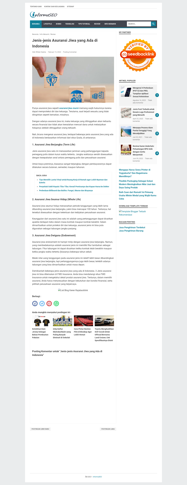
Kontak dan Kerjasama (54, 7)
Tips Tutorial (84, 24)
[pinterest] (49, 303)
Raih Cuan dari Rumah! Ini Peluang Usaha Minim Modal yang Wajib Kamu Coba (137, 195)
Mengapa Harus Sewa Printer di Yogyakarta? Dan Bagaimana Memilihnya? (134, 173)
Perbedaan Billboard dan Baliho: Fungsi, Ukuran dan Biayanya (66, 190)
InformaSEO (97, 477)
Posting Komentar (70, 52)
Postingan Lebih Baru (40, 429)
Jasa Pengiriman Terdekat (132, 227)
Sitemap (70, 7)
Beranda (36, 24)
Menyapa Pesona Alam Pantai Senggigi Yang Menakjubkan (143, 130)
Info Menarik (110, 24)
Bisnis (58, 24)
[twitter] (42, 303)
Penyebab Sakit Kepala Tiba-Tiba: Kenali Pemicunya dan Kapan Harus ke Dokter (74, 186)
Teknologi (69, 24)
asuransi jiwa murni (69, 108)
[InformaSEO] (43, 14)
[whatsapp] (56, 303)
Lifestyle (48, 24)
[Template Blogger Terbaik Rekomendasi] (138, 214)
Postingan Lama (108, 429)
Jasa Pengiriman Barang (131, 230)
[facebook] (35, 303)
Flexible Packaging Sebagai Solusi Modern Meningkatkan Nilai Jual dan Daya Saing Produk (137, 184)
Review (97, 24)
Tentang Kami (36, 7)
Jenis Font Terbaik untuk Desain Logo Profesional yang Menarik (143, 112)
